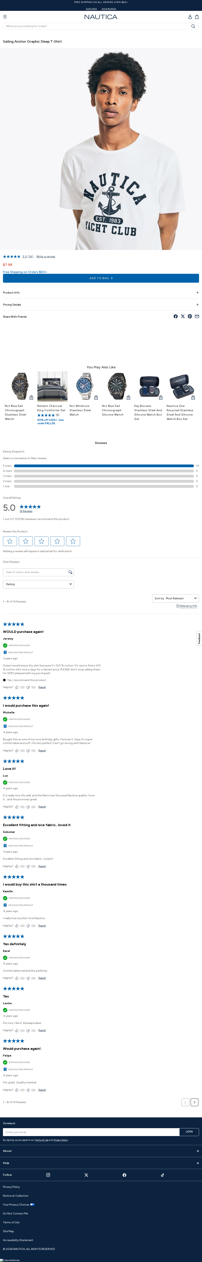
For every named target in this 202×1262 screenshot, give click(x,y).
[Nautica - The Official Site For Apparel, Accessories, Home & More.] (101, 16)
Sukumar (9, 832)
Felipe (7, 1055)
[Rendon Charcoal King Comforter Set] (52, 387)
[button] (10, 541)
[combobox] (179, 598)
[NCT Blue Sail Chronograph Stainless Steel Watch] (20, 387)
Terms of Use (42, 1140)
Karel (6, 951)
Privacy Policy (61, 1140)
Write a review (45, 256)
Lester (7, 1003)
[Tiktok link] (163, 1175)
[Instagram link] (48, 1175)
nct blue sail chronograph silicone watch (112, 410)
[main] (101, 573)
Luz (5, 775)
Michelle (9, 712)
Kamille (8, 891)
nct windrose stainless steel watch (80, 410)
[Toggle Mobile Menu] (5, 17)
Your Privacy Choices (16, 1204)
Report (42, 687)
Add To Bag (100, 278)
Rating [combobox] (10, 584)
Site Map (8, 1231)
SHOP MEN (91, 9)
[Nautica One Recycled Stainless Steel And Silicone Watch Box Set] (182, 387)
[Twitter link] (86, 1175)
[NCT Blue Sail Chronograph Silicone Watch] (117, 387)
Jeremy (8, 638)
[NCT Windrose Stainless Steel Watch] (85, 387)
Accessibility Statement (18, 1240)
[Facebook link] (124, 1175)
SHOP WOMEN (109, 9)
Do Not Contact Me (15, 1213)
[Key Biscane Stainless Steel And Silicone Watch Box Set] (150, 387)
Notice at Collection (15, 1195)
